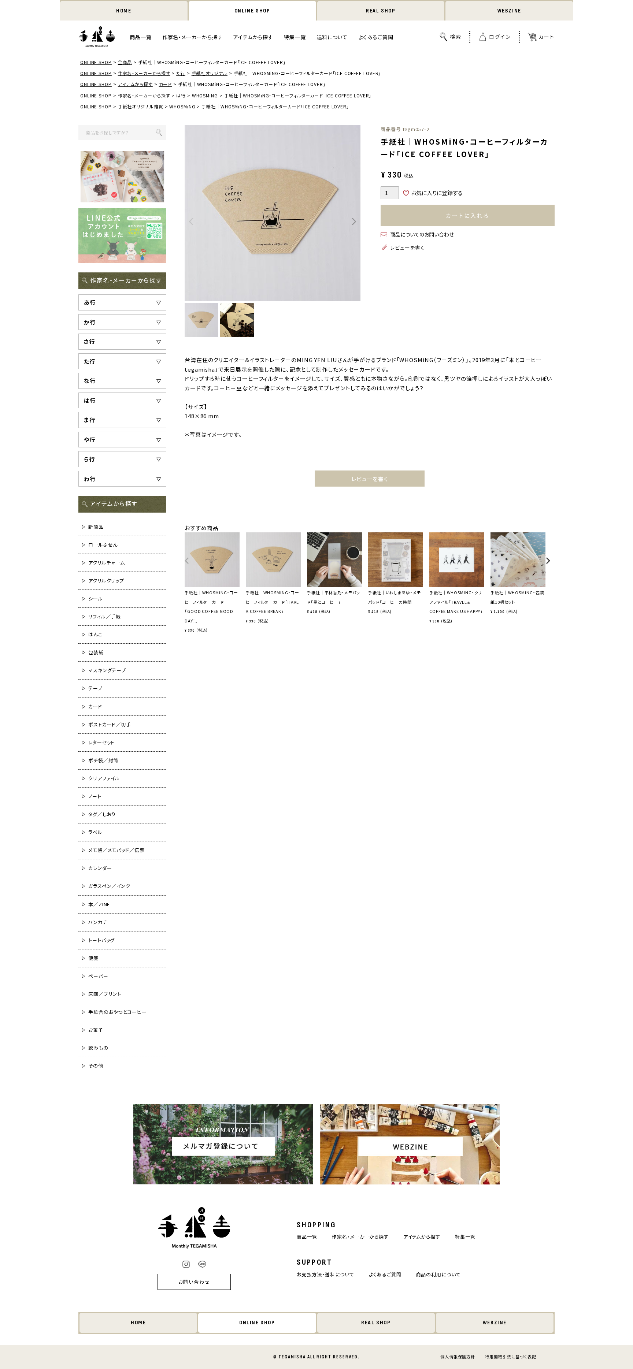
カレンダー (100, 867)
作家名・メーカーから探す (192, 37)
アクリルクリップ (106, 580)
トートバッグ (101, 940)
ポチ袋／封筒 (103, 760)
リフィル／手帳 (104, 616)
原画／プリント (104, 993)
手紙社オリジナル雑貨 (140, 106)
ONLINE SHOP (252, 10)
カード (165, 84)
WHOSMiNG (205, 95)
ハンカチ (97, 922)
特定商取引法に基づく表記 (510, 1356)
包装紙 (96, 652)
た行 (180, 73)
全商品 (125, 62)
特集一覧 (295, 37)
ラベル (95, 832)
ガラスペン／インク (109, 885)
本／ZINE (99, 904)
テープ (95, 688)
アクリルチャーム (106, 562)
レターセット (101, 742)
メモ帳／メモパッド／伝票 (116, 850)
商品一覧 (140, 37)
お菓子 (95, 1029)
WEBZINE (509, 10)
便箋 (93, 958)
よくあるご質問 (376, 37)
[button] (187, 564)
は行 (181, 95)
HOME (123, 10)
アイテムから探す (253, 37)
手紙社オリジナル (209, 73)
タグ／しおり (102, 814)
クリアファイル (104, 778)
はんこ (95, 634)
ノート (94, 796)
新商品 (96, 526)
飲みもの (98, 1047)
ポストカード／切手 (109, 724)
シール (95, 598)
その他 (95, 1065)
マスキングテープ (107, 670)
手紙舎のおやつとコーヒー (117, 1011)
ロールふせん (103, 544)
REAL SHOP (380, 10)
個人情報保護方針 (457, 1356)
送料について (332, 37)
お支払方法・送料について (325, 1274)
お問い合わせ (194, 1281)
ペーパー (98, 975)
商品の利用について (438, 1274)
